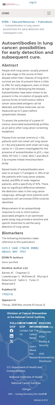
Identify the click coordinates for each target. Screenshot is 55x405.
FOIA (42, 336)
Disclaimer (45, 331)
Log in (32, 2)
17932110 (7, 294)
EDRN (5, 21)
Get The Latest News (33, 334)
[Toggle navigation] (49, 13)
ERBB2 (34, 248)
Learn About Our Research (34, 352)
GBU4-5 (6, 251)
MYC (15, 251)
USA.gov (26, 389)
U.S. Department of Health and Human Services (24, 369)
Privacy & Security (44, 343)
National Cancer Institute (26, 383)
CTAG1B (24, 248)
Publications (45, 21)
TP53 (23, 251)
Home (5, 13)
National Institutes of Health (26, 377)
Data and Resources (23, 21)
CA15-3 (6, 248)
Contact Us (24, 332)
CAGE (15, 248)
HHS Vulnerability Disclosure (46, 357)
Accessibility (46, 327)
